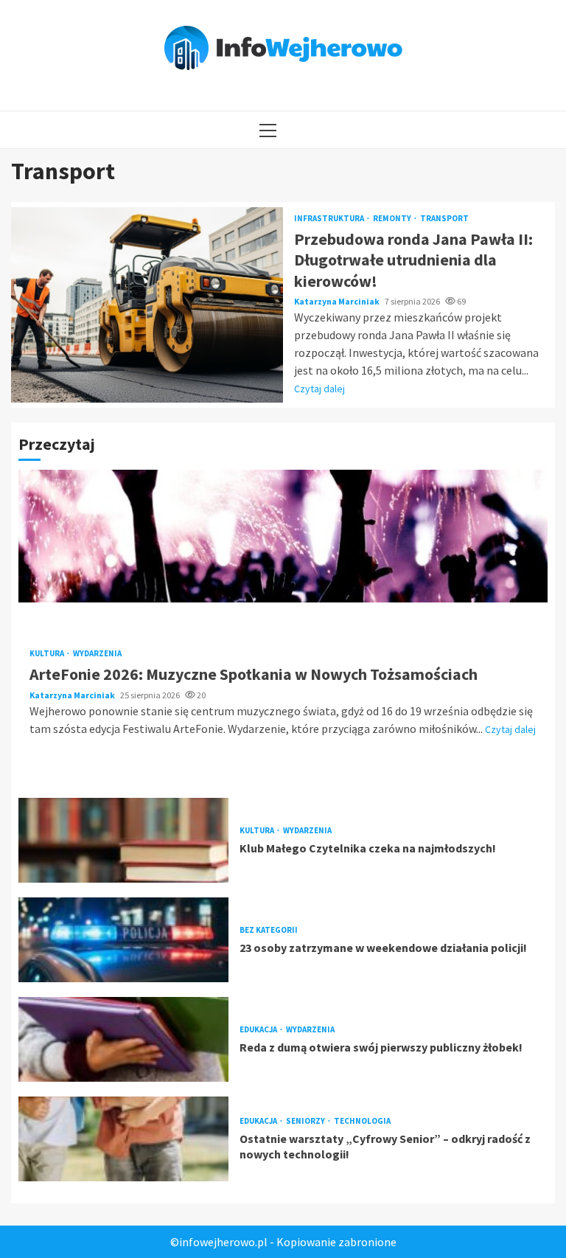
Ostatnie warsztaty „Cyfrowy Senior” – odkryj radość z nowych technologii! (123, 1139)
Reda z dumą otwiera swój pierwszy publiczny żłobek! (123, 1039)
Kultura (47, 654)
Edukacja (259, 1030)
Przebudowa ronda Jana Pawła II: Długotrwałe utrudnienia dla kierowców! (147, 305)
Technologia (362, 1121)
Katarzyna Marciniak (337, 301)
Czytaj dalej (319, 388)
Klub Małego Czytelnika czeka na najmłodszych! (123, 840)
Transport (444, 219)
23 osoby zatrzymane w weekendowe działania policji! (123, 939)
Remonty (393, 219)
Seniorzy (306, 1121)
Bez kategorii (269, 930)
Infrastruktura (330, 219)
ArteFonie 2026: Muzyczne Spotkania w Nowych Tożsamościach (283, 536)
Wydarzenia (97, 654)
